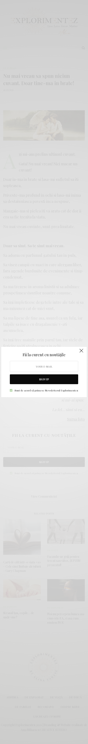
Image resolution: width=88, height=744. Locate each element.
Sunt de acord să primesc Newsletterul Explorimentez (46, 390)
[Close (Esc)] (81, 352)
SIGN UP (44, 379)
